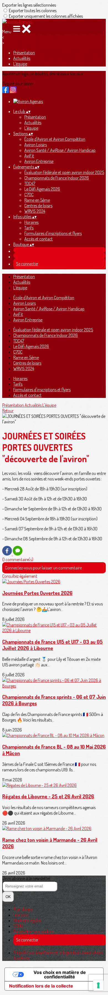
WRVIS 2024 (34, 211)
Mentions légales (27, 920)
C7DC (29, 194)
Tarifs (29, 228)
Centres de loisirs (38, 205)
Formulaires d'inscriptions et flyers (53, 233)
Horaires (31, 222)
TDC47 (29, 183)
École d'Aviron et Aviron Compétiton (54, 139)
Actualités (21, 58)
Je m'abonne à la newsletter (26, 878)
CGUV (18, 926)
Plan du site (23, 909)
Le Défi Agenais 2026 (42, 189)
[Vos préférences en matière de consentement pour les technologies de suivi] (98, 985)
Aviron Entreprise (38, 161)
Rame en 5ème (37, 200)
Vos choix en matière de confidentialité (60, 974)
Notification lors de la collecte (41, 986)
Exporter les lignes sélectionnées (29, 5)
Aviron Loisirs (35, 144)
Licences (20, 915)
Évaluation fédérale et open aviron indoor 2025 (64, 172)
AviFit (29, 155)
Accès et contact (38, 239)
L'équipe (20, 63)
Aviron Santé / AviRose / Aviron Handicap (60, 150)
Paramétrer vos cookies (33, 931)
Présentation (24, 52)
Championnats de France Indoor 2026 (56, 178)
